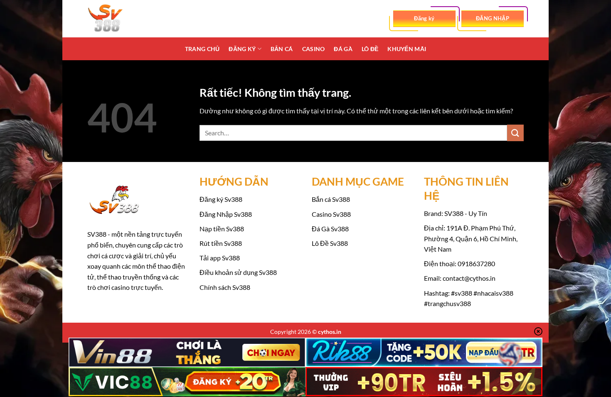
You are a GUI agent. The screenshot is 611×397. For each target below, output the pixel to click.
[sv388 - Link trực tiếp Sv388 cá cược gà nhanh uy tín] (128, 18)
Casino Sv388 (331, 214)
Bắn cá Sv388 (331, 199)
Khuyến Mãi (406, 48)
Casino (313, 48)
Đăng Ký (242, 48)
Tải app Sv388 (220, 258)
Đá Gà (343, 48)
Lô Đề (370, 48)
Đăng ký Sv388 (221, 199)
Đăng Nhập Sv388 (226, 214)
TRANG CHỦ (202, 48)
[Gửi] (515, 133)
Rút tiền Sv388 (221, 243)
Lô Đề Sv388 (330, 243)
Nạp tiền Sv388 (222, 229)
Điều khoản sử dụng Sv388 (238, 272)
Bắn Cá (282, 48)
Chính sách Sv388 (225, 287)
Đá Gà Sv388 (330, 229)
